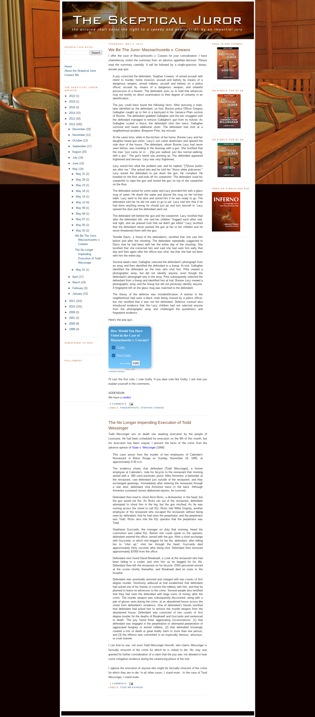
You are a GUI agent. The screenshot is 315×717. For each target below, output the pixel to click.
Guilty (121, 347)
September (79, 146)
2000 (72, 323)
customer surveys (116, 371)
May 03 (81, 230)
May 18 (81, 191)
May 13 (81, 202)
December (79, 129)
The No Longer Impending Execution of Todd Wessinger (149, 425)
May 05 (81, 225)
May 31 (81, 173)
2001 (72, 317)
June (75, 163)
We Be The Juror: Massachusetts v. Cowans (87, 240)
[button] (113, 347)
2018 (72, 107)
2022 (72, 96)
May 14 (81, 196)
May (75, 169)
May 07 (81, 219)
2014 (72, 112)
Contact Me (71, 75)
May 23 (81, 185)
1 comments (118, 683)
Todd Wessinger (131, 687)
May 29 (81, 179)
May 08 (81, 213)
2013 (72, 118)
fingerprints (129, 408)
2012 (72, 124)
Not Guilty (124, 355)
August (77, 151)
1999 (72, 329)
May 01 (81, 269)
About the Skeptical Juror (80, 70)
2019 (72, 101)
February (78, 288)
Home (68, 66)
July (75, 157)
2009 (72, 312)
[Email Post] (130, 404)
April (75, 276)
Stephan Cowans (152, 408)
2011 (72, 301)
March (76, 282)
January (77, 293)
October (77, 140)
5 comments (118, 404)
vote (136, 363)
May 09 (81, 207)
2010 (72, 306)
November (79, 135)
